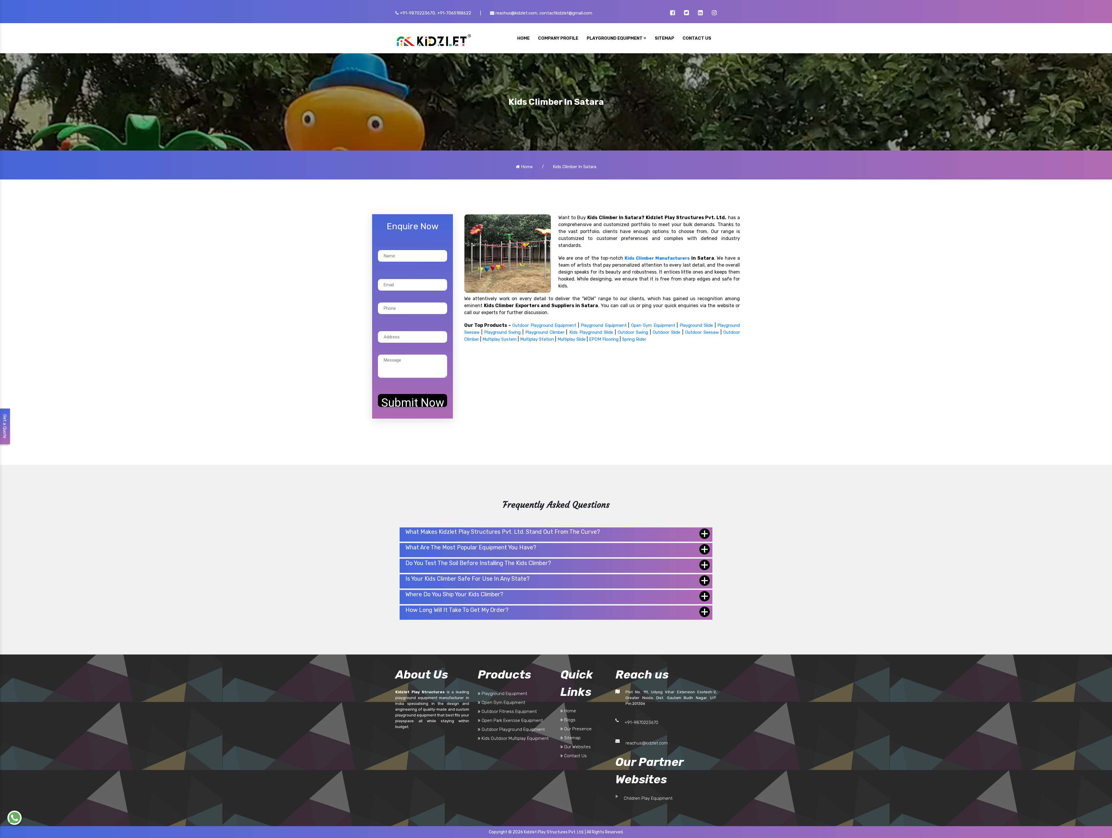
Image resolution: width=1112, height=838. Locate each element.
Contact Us (575, 755)
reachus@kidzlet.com (647, 743)
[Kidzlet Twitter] (686, 13)
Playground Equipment (603, 325)
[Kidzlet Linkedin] (700, 13)
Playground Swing (502, 332)
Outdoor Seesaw (702, 332)
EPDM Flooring (604, 339)
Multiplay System (499, 339)
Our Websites (577, 746)
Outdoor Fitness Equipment (508, 711)
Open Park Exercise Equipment (511, 720)
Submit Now (412, 401)
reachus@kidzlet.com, (516, 13)
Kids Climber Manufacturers (657, 258)
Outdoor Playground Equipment (544, 325)
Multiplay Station (537, 339)
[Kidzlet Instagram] (714, 13)
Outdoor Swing (633, 332)
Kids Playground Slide (591, 332)
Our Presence (577, 728)
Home (526, 166)
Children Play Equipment (648, 798)
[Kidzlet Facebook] (672, 13)
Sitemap (572, 737)
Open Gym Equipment (653, 325)
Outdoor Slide (666, 332)
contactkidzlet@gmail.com (565, 13)
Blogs (569, 720)
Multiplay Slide (571, 339)
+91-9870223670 (641, 722)
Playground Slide (696, 325)
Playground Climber (544, 332)
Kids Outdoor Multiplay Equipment (514, 738)
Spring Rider (634, 339)
